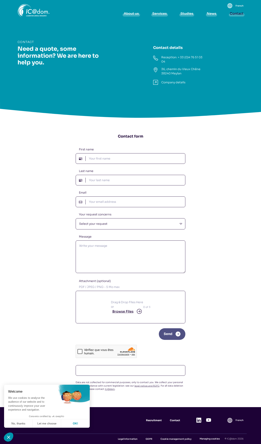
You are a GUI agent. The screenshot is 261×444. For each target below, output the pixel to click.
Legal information (127, 438)
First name (86, 149)
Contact (236, 13)
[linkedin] (198, 420)
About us (131, 13)
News (211, 13)
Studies (186, 13)
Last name (86, 171)
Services (159, 13)
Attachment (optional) (99, 284)
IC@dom (110, 389)
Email (82, 192)
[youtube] (208, 420)
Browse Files (123, 311)
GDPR (149, 438)
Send (168, 334)
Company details (173, 82)
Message (85, 236)
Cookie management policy (175, 438)
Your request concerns (95, 214)
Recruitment (154, 420)
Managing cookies (210, 438)
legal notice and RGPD (146, 385)
